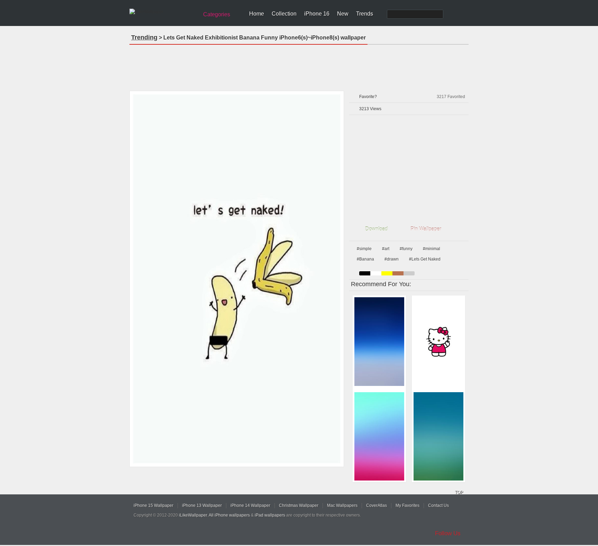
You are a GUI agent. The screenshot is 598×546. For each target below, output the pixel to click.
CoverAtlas (376, 505)
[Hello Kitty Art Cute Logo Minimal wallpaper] (438, 341)
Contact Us (438, 505)
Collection (284, 14)
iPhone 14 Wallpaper (250, 505)
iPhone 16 (316, 14)
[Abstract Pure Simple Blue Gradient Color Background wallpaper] (379, 341)
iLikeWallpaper (193, 515)
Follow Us (448, 533)
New (342, 14)
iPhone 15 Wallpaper (153, 505)
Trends (364, 14)
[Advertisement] (299, 65)
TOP (459, 492)
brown (398, 273)
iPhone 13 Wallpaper (202, 505)
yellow (386, 273)
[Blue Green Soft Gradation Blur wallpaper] (438, 436)
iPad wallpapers (270, 515)
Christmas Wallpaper (298, 505)
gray (409, 273)
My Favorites (407, 505)
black (364, 273)
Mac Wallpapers (342, 505)
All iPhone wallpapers (229, 515)
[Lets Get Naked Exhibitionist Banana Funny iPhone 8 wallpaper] (237, 279)
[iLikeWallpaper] (163, 12)
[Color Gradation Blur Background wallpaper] (379, 436)
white (375, 273)
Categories (216, 14)
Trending (144, 37)
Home (256, 14)
